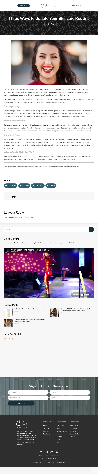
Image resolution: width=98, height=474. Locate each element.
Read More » (17, 311)
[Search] (91, 229)
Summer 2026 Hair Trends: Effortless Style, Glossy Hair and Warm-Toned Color (76, 309)
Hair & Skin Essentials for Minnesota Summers (30, 309)
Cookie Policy (60, 462)
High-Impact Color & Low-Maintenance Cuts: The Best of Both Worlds (29, 320)
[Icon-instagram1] (5, 338)
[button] (10, 185)
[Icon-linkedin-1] (57, 451)
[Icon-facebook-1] (8, 338)
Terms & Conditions (39, 462)
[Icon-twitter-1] (12, 338)
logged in (16, 217)
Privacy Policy (51, 462)
